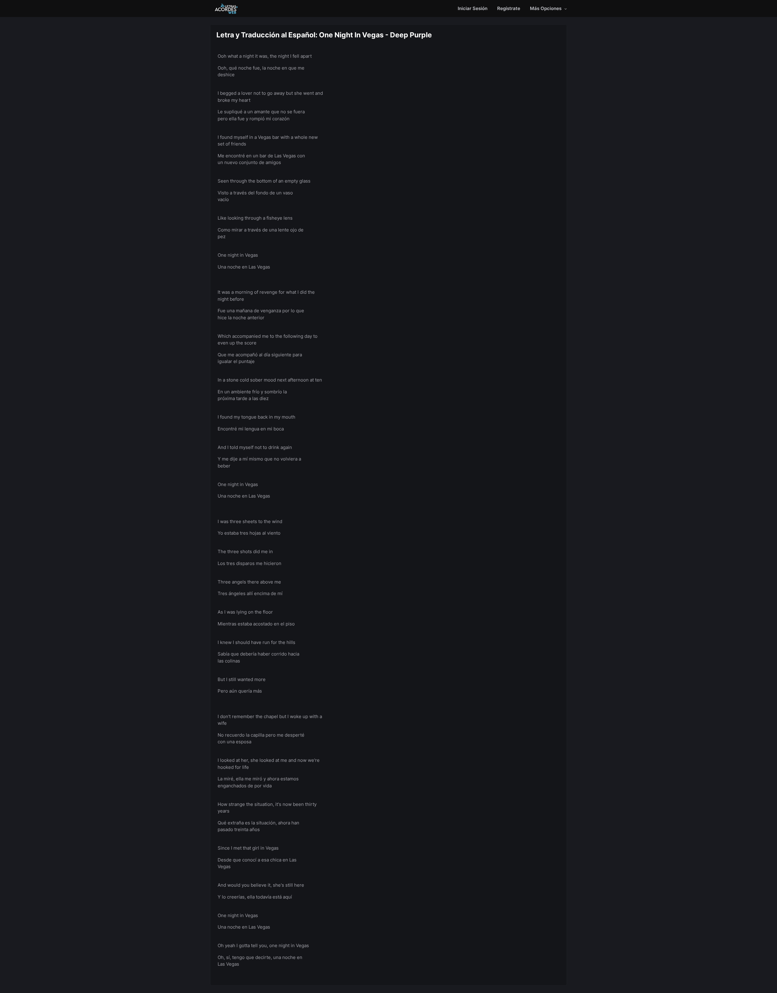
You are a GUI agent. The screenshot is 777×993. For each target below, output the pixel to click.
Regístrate (508, 8)
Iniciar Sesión (472, 8)
